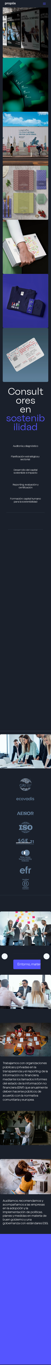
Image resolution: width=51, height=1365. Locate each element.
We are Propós (12, 1246)
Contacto (9, 1290)
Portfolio (8, 1280)
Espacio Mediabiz (12, 1348)
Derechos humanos (14, 1270)
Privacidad (9, 1301)
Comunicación (11, 1259)
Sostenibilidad (11, 1262)
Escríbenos (9, 1321)
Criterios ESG (10, 1266)
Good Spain (9, 1344)
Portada (8, 1240)
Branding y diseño (13, 1255)
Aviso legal (9, 1297)
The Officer (9, 1340)
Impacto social (11, 1274)
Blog (6, 1285)
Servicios (8, 1251)
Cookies (8, 1305)
